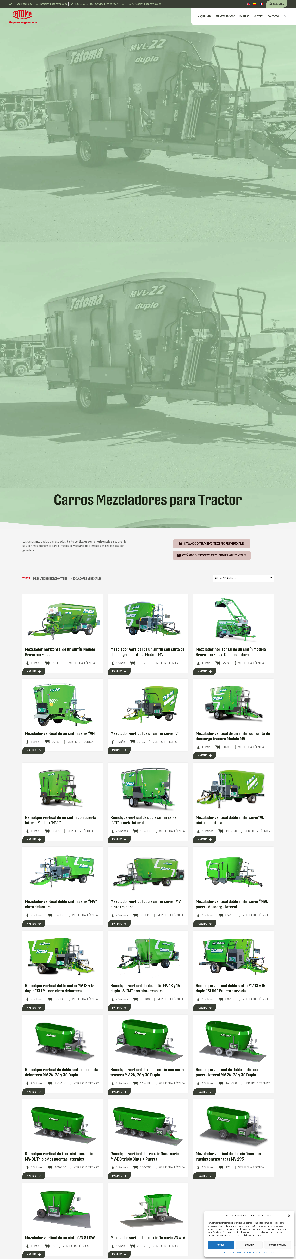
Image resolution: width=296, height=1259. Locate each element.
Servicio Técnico (225, 16)
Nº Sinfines (225, 578)
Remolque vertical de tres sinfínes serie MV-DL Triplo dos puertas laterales (59, 1156)
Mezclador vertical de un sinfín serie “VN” (61, 733)
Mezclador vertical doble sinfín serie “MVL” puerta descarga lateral (232, 904)
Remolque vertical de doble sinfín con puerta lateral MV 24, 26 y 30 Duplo (228, 1072)
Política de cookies (232, 1252)
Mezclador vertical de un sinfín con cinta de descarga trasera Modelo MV (233, 736)
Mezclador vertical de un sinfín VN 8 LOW (60, 1237)
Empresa (244, 16)
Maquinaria (204, 16)
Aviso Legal (269, 1252)
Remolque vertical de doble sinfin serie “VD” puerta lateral (143, 820)
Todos (26, 578)
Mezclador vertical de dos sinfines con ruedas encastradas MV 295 (228, 1156)
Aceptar (221, 1244)
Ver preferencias (277, 1244)
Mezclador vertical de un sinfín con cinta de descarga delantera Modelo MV (147, 652)
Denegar (249, 1244)
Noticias (258, 16)
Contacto (273, 16)
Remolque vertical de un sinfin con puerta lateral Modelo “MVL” (60, 820)
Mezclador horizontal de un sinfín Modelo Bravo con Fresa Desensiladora (231, 652)
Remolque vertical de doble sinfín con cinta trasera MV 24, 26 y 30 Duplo (147, 1072)
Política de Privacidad (253, 1252)
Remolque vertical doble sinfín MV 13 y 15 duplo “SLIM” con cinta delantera (60, 988)
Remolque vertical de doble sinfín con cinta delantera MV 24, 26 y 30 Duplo (61, 1072)
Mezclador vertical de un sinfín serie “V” (145, 733)
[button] (289, 1215)
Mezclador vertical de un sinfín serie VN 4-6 (147, 1237)
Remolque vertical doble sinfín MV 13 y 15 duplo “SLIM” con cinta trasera (145, 988)
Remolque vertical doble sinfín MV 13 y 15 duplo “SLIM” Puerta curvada (231, 988)
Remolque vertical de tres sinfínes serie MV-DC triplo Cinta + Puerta (144, 1156)
